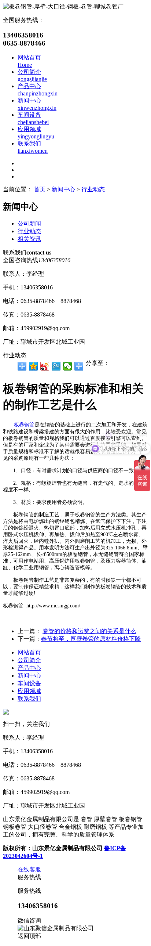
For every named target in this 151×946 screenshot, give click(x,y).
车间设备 (29, 683)
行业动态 (93, 189)
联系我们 (29, 699)
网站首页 (29, 652)
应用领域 (29, 691)
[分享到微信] (67, 366)
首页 (39, 189)
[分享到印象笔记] (79, 366)
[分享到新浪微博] (44, 366)
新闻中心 (63, 189)
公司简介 (29, 660)
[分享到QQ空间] (33, 366)
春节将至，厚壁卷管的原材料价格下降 (91, 639)
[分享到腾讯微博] (56, 366)
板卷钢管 (24, 424)
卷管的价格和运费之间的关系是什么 (89, 631)
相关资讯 (29, 239)
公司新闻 (29, 223)
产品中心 (29, 668)
